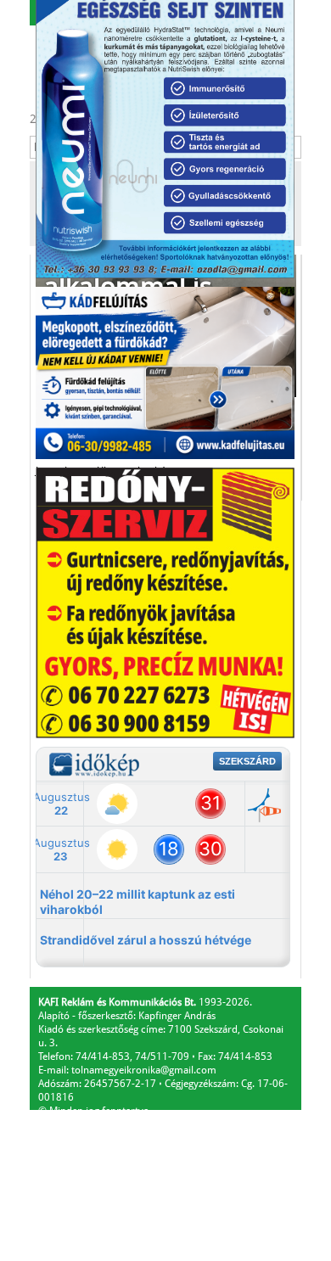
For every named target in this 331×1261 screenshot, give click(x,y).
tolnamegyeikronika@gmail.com (143, 1070)
